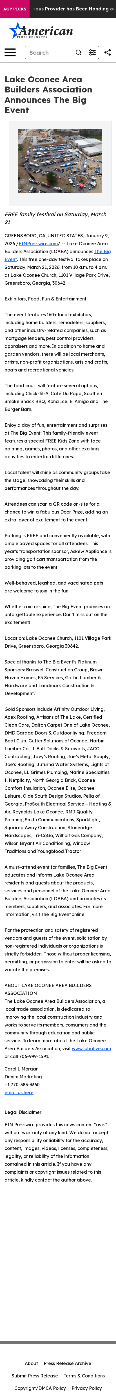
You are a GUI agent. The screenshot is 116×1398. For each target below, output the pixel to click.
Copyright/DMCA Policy (40, 1388)
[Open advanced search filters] (92, 52)
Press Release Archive (67, 1363)
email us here (19, 1092)
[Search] (78, 52)
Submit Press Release (35, 1376)
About (31, 1363)
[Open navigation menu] (10, 52)
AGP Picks (14, 9)
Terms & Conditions (84, 1376)
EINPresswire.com (38, 243)
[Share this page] (107, 52)
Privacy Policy (87, 1388)
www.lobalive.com (91, 1048)
